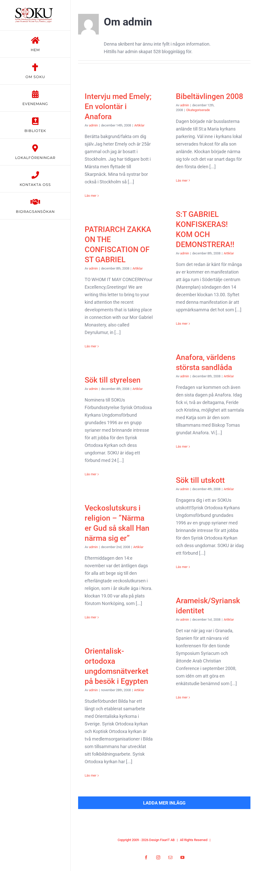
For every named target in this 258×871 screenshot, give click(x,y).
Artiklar (139, 125)
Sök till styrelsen (113, 380)
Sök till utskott (200, 480)
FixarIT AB (167, 840)
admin (93, 125)
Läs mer (90, 195)
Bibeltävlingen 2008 (209, 96)
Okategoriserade (198, 110)
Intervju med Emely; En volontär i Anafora (118, 106)
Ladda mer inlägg (164, 803)
